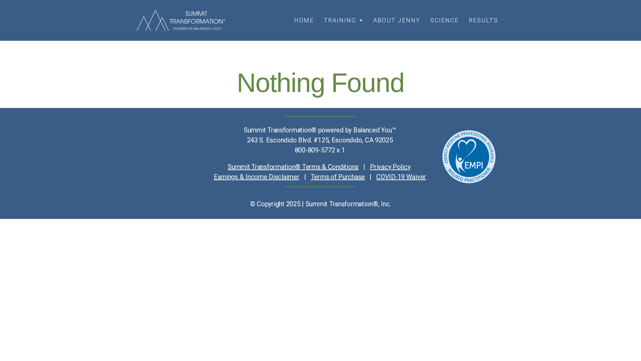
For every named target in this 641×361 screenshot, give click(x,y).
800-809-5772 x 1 (320, 150)
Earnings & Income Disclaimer (256, 177)
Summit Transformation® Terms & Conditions (293, 167)
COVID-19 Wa (395, 177)
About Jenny (396, 20)
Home (304, 20)
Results (483, 20)
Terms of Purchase (338, 177)
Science (444, 20)
